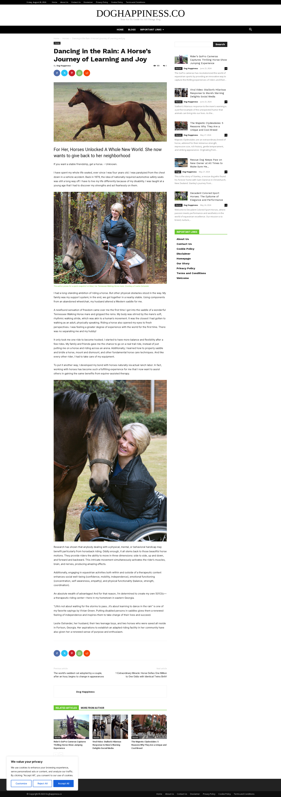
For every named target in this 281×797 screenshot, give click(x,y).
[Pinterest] (72, 73)
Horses (65, 38)
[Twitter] (64, 73)
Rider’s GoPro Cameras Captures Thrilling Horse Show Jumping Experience (70, 744)
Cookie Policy (117, 2)
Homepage (184, 258)
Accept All (63, 783)
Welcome (183, 278)
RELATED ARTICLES (66, 708)
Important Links (150, 29)
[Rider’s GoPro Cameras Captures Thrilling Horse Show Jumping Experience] (71, 727)
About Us (64, 2)
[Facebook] (57, 73)
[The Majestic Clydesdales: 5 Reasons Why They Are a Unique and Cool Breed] (149, 727)
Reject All (42, 783)
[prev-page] (56, 755)
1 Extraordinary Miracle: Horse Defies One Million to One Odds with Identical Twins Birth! (141, 675)
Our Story (183, 263)
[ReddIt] (87, 73)
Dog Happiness (64, 65)
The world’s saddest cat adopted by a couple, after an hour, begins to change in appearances (79, 675)
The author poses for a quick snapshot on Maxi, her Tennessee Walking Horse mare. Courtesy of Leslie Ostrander (101, 286)
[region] (42, 773)
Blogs (132, 29)
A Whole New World (123, 149)
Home (54, 2)
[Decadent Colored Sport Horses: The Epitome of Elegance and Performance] (181, 195)
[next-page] (61, 755)
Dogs (178, 172)
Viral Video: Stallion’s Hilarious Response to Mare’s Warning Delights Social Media (107, 744)
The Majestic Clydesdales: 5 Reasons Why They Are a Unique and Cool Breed (149, 744)
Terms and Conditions (135, 2)
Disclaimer (88, 2)
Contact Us (75, 2)
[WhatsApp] (79, 73)
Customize (21, 783)
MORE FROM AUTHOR (92, 708)
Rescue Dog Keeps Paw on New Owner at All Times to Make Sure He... (206, 163)
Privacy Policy (102, 2)
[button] (250, 29)
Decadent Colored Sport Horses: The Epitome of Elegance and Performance (206, 196)
